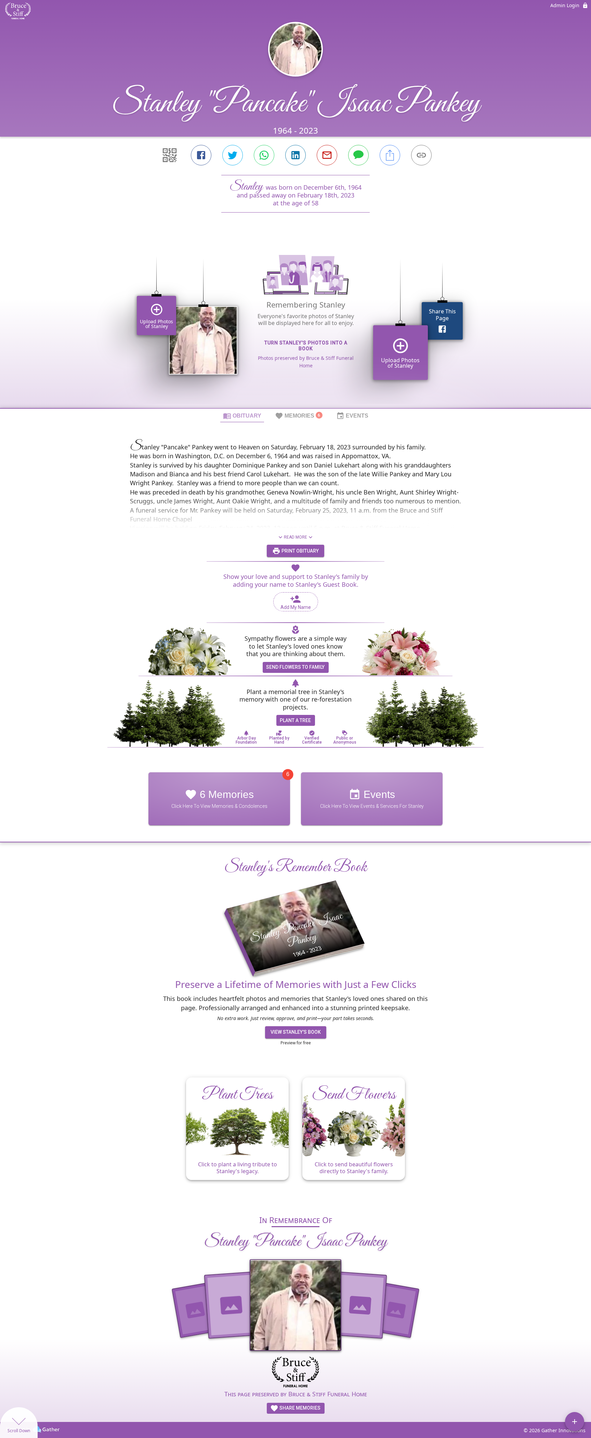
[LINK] (421, 155)
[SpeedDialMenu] (574, 1421)
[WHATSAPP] (264, 155)
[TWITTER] (232, 155)
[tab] (242, 415)
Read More (295, 537)
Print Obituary (299, 551)
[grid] (295, 322)
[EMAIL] (327, 155)
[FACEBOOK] (201, 155)
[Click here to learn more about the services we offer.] (295, 1372)
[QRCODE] (169, 155)
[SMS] (358, 155)
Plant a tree (295, 720)
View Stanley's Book (296, 1032)
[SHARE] (390, 155)
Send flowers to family (295, 667)
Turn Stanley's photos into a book (305, 345)
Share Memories (299, 1408)
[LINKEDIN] (295, 155)
